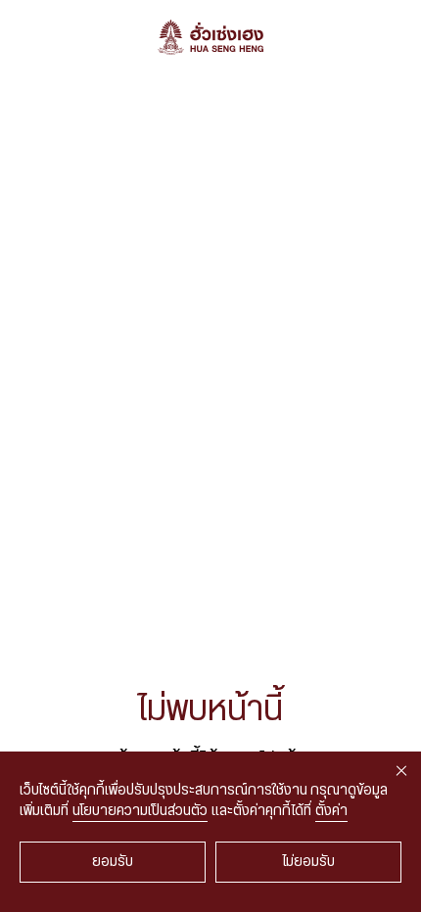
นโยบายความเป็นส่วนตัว (140, 811)
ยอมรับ (112, 862)
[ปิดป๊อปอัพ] (401, 771)
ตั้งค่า (331, 811)
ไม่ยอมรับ (309, 862)
